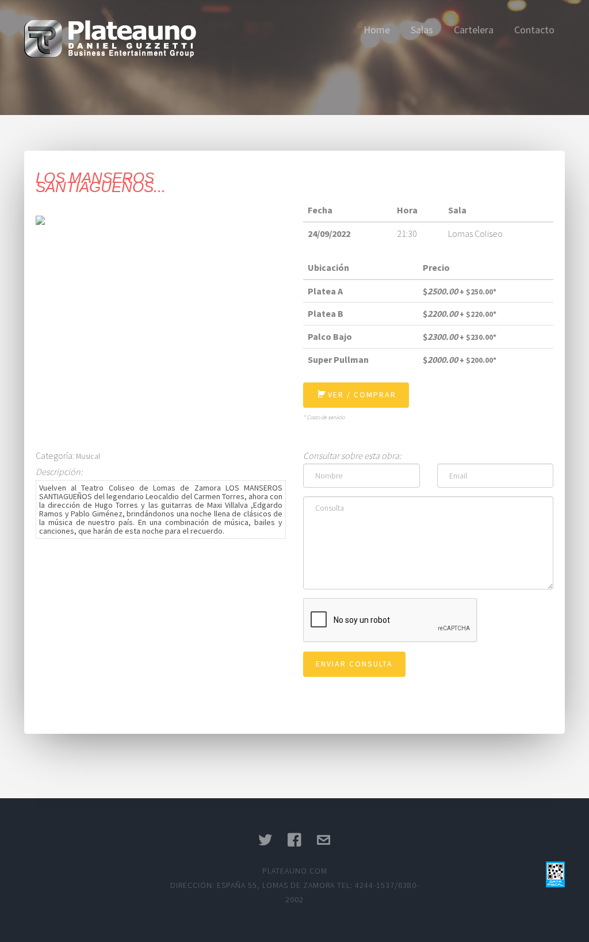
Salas (422, 29)
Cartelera (474, 29)
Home (377, 29)
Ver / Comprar (360, 394)
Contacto (534, 29)
